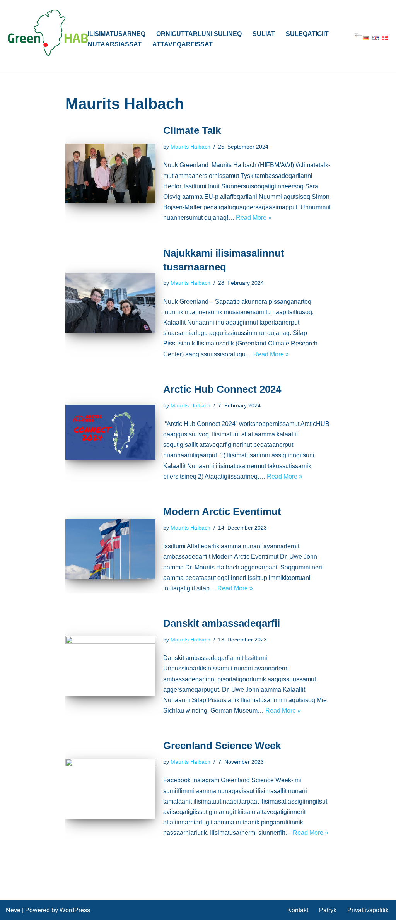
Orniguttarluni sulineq (199, 34)
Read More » (253, 217)
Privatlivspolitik (368, 910)
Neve (13, 910)
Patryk (327, 910)
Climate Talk (192, 130)
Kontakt (297, 910)
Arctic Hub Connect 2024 (222, 389)
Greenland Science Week (222, 745)
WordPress (75, 910)
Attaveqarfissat (182, 44)
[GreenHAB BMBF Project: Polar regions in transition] (48, 33)
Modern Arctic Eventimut (222, 511)
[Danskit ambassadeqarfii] (110, 666)
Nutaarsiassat (115, 44)
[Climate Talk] (110, 174)
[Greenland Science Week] (110, 789)
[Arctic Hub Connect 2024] (110, 432)
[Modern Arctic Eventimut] (110, 549)
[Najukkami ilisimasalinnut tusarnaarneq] (110, 303)
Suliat (264, 34)
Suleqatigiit (307, 34)
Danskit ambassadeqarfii (221, 623)
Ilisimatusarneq (116, 34)
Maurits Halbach (190, 147)
